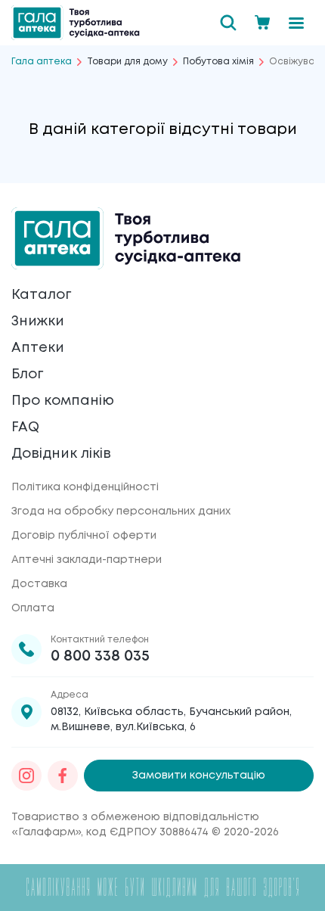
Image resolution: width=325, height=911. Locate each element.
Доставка (39, 584)
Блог (27, 374)
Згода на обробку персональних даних (121, 511)
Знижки (37, 322)
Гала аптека (41, 62)
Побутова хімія (218, 62)
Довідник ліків (61, 454)
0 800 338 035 (100, 656)
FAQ (25, 427)
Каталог (41, 295)
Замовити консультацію (198, 775)
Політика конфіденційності (85, 487)
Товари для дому (127, 62)
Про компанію (62, 401)
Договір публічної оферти (83, 535)
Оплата (32, 608)
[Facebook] (63, 775)
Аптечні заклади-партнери (86, 559)
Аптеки (37, 348)
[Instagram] (26, 775)
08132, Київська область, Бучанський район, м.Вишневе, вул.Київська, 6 (171, 719)
